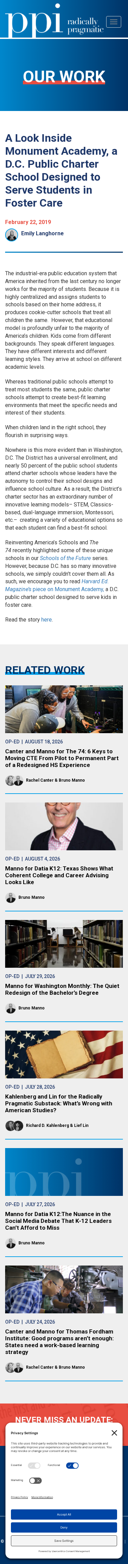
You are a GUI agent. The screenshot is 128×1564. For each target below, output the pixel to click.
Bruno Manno (72, 780)
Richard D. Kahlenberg (47, 1125)
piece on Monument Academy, (68, 589)
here (46, 619)
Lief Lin (81, 1125)
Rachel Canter (40, 780)
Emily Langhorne (42, 233)
